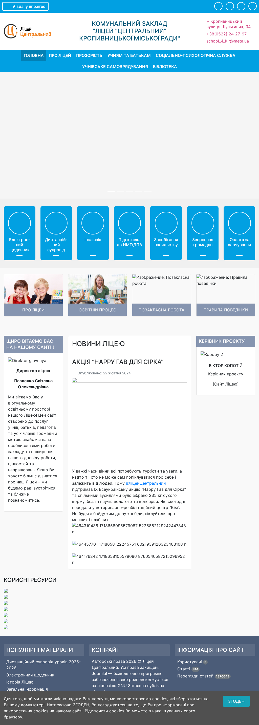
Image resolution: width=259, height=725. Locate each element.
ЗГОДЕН (236, 701)
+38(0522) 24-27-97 (226, 33)
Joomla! (99, 673)
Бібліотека (165, 66)
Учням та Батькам (129, 55)
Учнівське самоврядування (115, 66)
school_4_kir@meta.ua (227, 41)
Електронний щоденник (19, 244)
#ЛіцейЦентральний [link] (146, 483)
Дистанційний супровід (56, 244)
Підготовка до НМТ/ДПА (129, 242)
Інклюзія (92, 239)
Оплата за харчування (239, 242)
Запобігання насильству (166, 242)
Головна (34, 55)
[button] (218, 6)
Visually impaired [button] (29, 6)
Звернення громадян (202, 242)
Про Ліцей (60, 55)
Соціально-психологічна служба (195, 55)
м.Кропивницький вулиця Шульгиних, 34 (228, 24)
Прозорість (89, 55)
